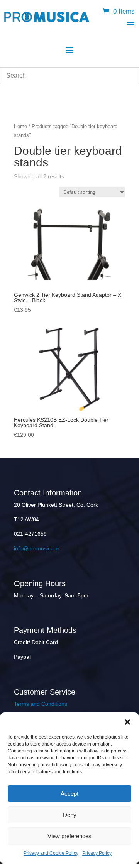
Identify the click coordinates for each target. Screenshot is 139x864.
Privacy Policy (97, 853)
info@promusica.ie (36, 548)
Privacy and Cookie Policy (51, 853)
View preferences (69, 836)
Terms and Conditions (40, 704)
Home (20, 126)
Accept (69, 793)
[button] (127, 722)
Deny (69, 815)
